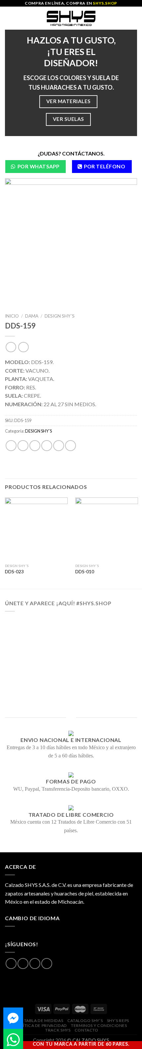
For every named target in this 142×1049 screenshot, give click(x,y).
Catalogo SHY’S (85, 1020)
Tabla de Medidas (43, 1020)
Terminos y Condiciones (99, 1025)
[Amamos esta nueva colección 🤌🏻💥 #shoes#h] (71, 648)
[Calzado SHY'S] (71, 18)
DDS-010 (84, 571)
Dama (31, 316)
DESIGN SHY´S (60, 316)
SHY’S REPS (118, 1020)
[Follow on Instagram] (23, 963)
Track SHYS (57, 1030)
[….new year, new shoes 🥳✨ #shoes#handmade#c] (71, 683)
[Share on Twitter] (34, 445)
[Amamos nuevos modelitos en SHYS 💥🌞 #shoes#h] (71, 657)
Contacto (86, 1030)
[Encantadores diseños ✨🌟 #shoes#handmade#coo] (71, 640)
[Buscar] (134, 18)
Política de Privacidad (41, 1025)
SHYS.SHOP (105, 3)
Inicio (12, 316)
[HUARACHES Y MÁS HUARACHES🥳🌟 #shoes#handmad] (71, 623)
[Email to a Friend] (46, 445)
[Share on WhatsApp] (11, 445)
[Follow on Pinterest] (46, 963)
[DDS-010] (106, 528)
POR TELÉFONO (104, 166)
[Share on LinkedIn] (70, 445)
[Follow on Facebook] (11, 963)
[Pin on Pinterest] (58, 445)
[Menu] (9, 18)
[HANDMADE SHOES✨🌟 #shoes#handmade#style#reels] (71, 631)
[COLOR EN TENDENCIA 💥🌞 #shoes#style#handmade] (71, 665)
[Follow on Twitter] (34, 963)
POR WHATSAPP (38, 166)
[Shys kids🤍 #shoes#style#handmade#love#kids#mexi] (71, 691)
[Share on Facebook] (23, 445)
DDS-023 (14, 571)
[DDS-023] (36, 528)
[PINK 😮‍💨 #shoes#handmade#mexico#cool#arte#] (71, 700)
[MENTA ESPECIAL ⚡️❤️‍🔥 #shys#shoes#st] (71, 674)
